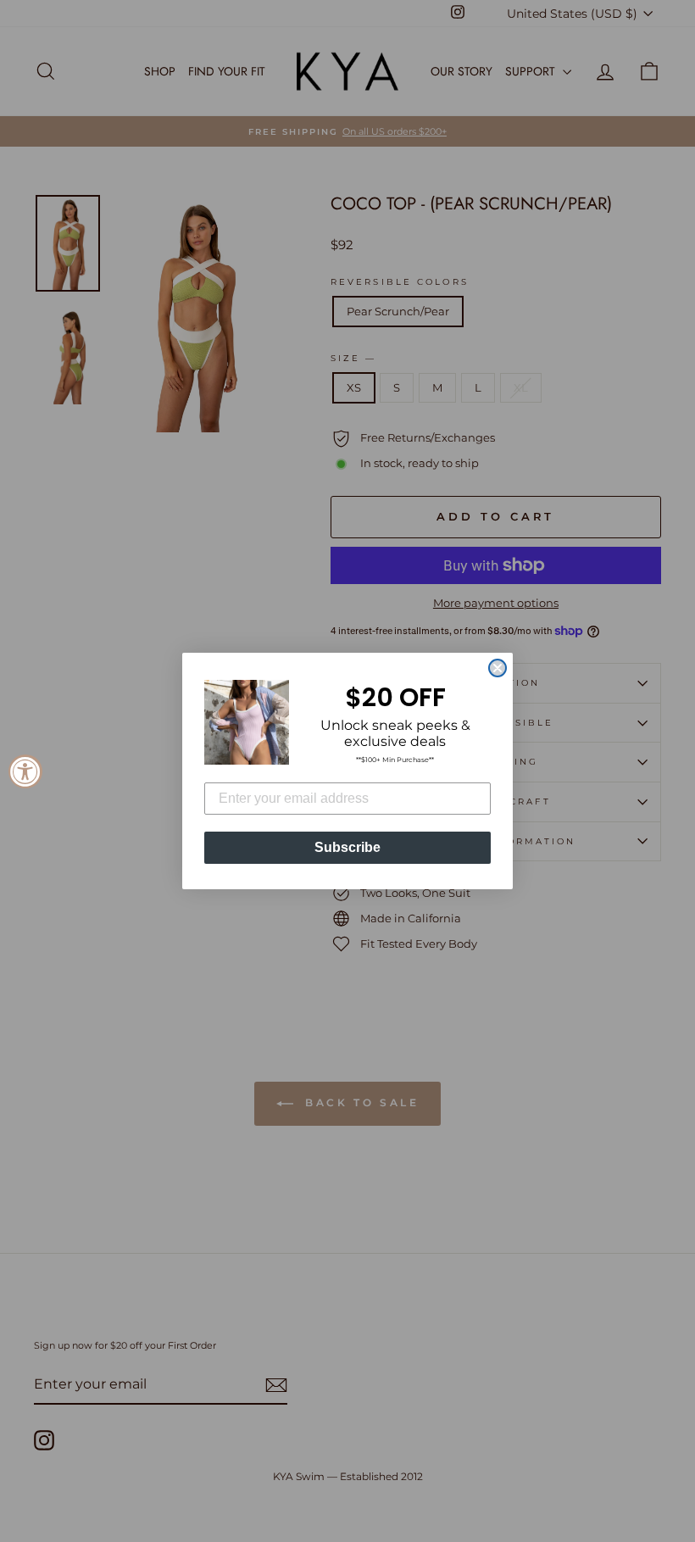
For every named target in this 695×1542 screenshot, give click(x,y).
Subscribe (347, 847)
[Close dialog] (497, 668)
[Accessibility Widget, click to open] (25, 771)
